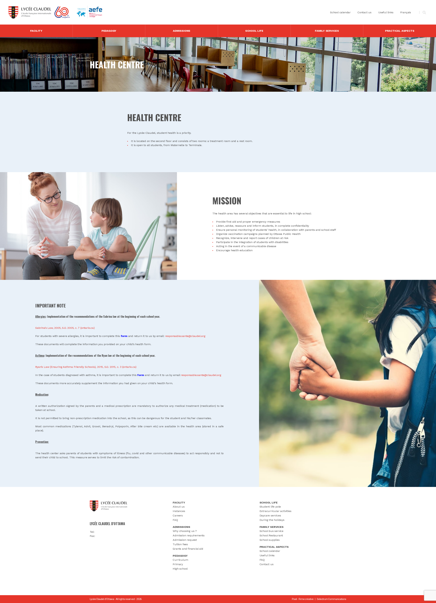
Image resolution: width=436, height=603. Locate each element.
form (124, 336)
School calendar (340, 12)
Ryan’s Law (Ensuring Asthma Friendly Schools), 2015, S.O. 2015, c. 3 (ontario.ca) (85, 366)
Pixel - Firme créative (303, 599)
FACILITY (36, 30)
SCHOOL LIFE (254, 30)
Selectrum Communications (331, 599)
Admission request (185, 539)
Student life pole (270, 506)
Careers (178, 515)
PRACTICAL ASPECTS (399, 30)
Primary (178, 564)
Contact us (364, 12)
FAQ (175, 520)
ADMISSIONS (181, 30)
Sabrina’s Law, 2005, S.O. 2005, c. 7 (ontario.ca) (65, 327)
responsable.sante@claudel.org (185, 336)
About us (178, 506)
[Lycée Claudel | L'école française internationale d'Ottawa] (30, 12)
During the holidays (272, 520)
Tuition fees (180, 544)
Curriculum (180, 559)
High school (180, 568)
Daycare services (270, 515)
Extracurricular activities (275, 511)
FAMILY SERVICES (327, 30)
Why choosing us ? (185, 531)
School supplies (270, 539)
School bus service (271, 531)
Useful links (385, 12)
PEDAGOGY (109, 30)
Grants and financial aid (188, 548)
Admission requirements (189, 535)
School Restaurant (271, 535)
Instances (179, 511)
